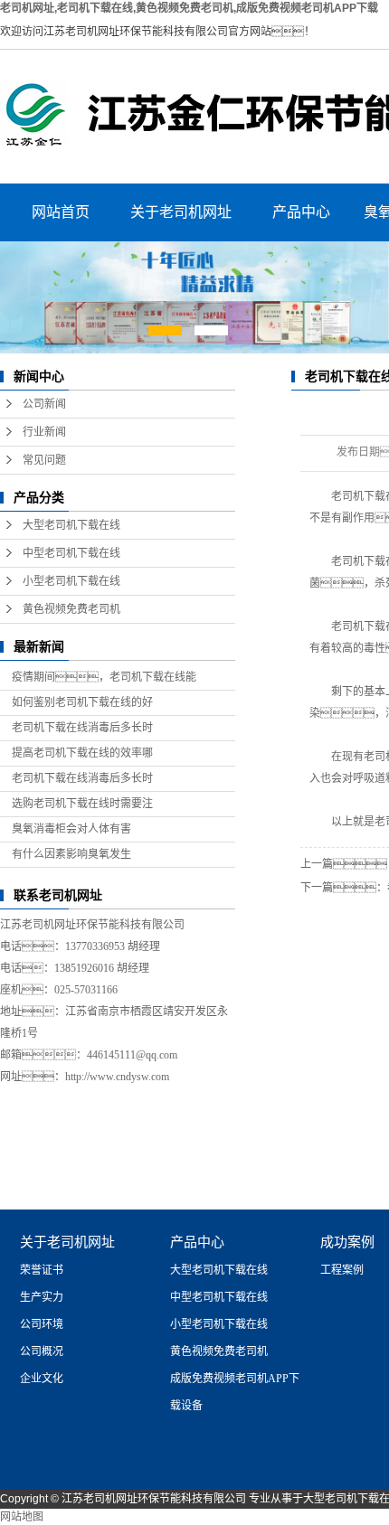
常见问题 (44, 460)
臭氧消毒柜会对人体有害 (71, 829)
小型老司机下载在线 (71, 581)
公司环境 (41, 1324)
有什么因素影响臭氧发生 (71, 854)
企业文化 (41, 1378)
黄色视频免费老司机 (71, 609)
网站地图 (21, 1517)
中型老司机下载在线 (71, 553)
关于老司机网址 (181, 212)
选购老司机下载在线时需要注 (82, 803)
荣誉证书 (41, 1270)
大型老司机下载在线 (71, 525)
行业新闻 (44, 432)
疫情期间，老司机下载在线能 (104, 677)
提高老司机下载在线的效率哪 (82, 753)
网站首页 (61, 212)
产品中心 (301, 212)
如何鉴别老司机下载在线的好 (82, 702)
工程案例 (342, 1270)
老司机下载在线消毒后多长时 (82, 727)
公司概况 (41, 1351)
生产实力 (41, 1297)
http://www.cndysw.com (117, 1076)
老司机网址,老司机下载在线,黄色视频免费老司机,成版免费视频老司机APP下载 (189, 8)
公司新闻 (44, 404)
